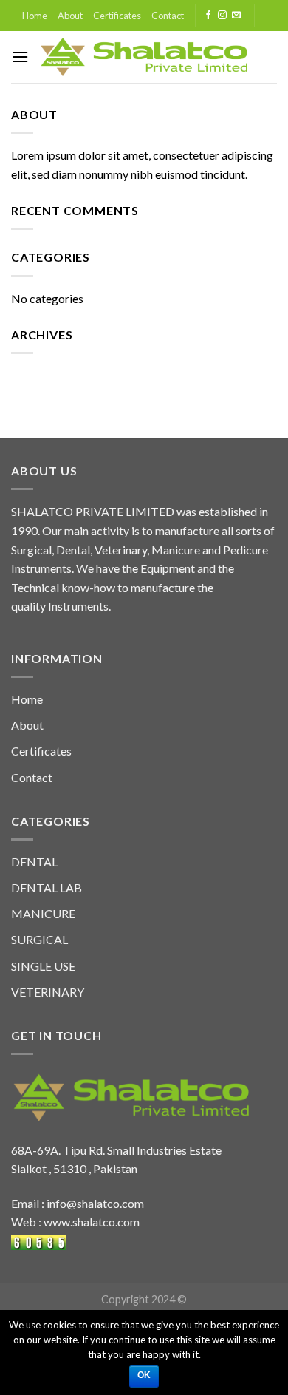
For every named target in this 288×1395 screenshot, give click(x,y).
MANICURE (43, 913)
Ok (144, 1375)
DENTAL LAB (46, 887)
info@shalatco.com (95, 1203)
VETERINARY (47, 992)
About (70, 15)
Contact (167, 15)
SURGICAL (39, 939)
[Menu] (20, 56)
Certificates (117, 15)
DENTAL (34, 862)
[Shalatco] (144, 57)
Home (34, 15)
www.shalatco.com (92, 1222)
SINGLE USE (43, 966)
